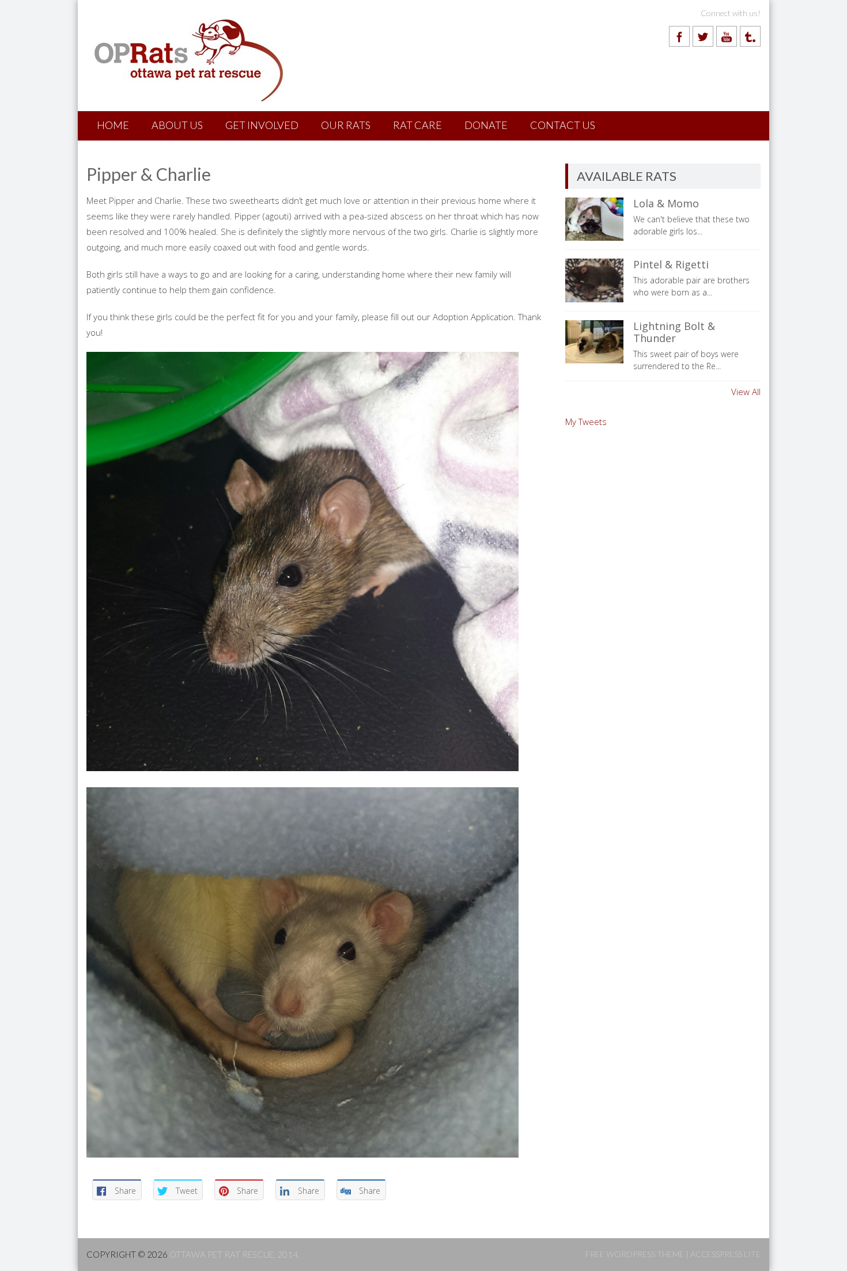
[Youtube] (726, 36)
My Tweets (586, 421)
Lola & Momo (666, 203)
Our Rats (345, 125)
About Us (177, 125)
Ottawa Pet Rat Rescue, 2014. (234, 1254)
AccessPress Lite (725, 1254)
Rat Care (417, 125)
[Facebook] (679, 36)
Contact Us (562, 125)
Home (113, 125)
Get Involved (261, 125)
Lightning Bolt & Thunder (674, 332)
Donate (486, 125)
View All (746, 391)
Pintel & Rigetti (671, 264)
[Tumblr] (750, 36)
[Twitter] (703, 36)
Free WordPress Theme (634, 1254)
